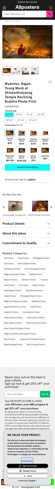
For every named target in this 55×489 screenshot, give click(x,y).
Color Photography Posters (35, 269)
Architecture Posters (12, 269)
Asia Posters (9, 264)
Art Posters (23, 285)
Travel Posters (23, 258)
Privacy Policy (27, 461)
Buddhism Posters (29, 280)
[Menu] (4, 8)
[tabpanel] (27, 145)
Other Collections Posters (36, 323)
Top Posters (8, 258)
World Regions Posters (12, 291)
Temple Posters (10, 296)
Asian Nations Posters (31, 312)
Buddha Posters (36, 274)
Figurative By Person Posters (15, 307)
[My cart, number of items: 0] (51, 7)
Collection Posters (11, 312)
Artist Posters (9, 285)
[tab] (9, 114)
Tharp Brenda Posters (34, 291)
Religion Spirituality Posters (14, 274)
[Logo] (27, 7)
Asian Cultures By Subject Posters (17, 328)
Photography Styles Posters (31, 296)
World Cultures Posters (27, 264)
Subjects (8, 21)
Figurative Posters (39, 301)
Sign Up (45, 394)
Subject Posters (38, 285)
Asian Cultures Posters (36, 318)
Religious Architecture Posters (15, 301)
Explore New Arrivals (27, 2)
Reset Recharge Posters (13, 345)
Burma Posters (9, 339)
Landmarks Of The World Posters (32, 339)
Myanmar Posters (10, 280)
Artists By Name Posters (13, 318)
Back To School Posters (36, 345)
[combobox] (24, 14)
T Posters (44, 280)
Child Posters (35, 307)
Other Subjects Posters (13, 323)
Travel (17, 21)
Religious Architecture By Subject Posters (20, 334)
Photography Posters (41, 258)
